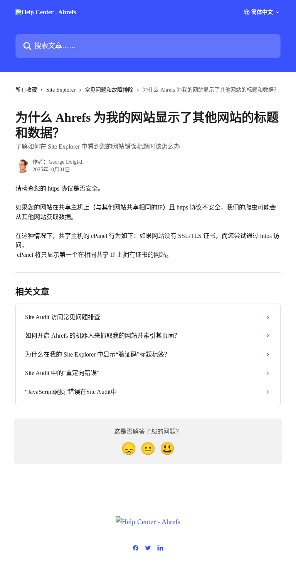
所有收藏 (26, 90)
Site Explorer (61, 90)
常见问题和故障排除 (109, 90)
